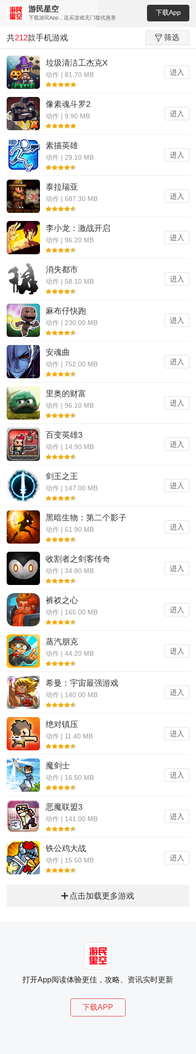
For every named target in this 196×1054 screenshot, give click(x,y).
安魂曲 (58, 352)
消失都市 (62, 269)
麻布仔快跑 (66, 311)
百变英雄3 (64, 435)
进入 (177, 72)
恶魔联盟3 (64, 807)
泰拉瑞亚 (62, 187)
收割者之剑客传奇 (78, 559)
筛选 (171, 37)
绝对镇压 (62, 724)
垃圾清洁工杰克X (77, 62)
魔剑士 (58, 765)
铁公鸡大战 (66, 848)
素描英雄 (62, 145)
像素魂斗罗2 (68, 104)
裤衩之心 (62, 600)
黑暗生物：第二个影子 (86, 517)
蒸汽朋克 (62, 641)
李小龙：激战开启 (78, 228)
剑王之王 (62, 476)
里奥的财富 (66, 393)
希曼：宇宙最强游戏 (82, 683)
